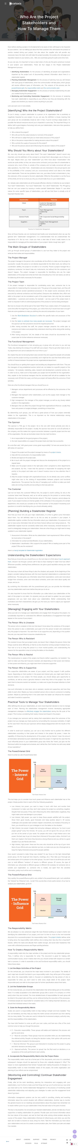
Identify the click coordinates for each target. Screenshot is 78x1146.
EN (74, 1144)
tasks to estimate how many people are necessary (35, 321)
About (18, 1139)
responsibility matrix (34, 88)
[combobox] (74, 1144)
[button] (75, 1136)
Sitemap (44, 1143)
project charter (56, 452)
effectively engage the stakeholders (38, 711)
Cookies (28, 1143)
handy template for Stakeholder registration (28, 550)
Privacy (53, 1139)
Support (36, 1139)
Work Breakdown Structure (27, 316)
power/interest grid (18, 88)
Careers (27, 1139)
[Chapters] (75, 1132)
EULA (36, 1143)
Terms (44, 1139)
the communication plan (52, 88)
